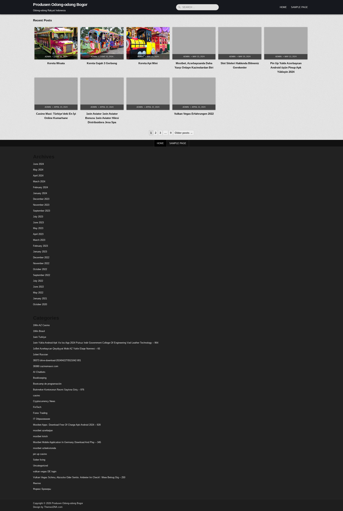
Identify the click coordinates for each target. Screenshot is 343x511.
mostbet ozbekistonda (44, 448)
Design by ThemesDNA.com (48, 507)
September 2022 (41, 275)
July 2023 (38, 216)
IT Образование (41, 419)
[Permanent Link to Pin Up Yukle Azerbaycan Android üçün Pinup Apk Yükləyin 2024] (285, 43)
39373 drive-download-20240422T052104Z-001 (57, 360)
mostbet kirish (40, 436)
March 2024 (39, 181)
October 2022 (40, 269)
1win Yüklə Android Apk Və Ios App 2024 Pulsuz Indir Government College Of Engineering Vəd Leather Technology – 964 (95, 342)
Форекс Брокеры (42, 489)
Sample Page (299, 7)
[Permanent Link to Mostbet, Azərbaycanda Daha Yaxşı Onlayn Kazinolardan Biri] (193, 43)
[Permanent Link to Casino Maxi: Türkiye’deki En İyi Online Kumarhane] (56, 94)
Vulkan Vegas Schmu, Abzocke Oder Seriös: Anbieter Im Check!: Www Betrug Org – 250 (79, 477)
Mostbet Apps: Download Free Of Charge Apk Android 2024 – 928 (67, 424)
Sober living (39, 459)
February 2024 (40, 187)
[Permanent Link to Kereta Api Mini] (148, 43)
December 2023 (41, 199)
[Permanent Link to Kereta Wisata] (56, 43)
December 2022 (41, 257)
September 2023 (41, 210)
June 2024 (38, 164)
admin (48, 56)
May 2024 (38, 169)
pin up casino (40, 454)
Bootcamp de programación (47, 383)
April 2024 (38, 175)
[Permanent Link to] (148, 94)
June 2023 (38, 222)
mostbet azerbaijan (43, 430)
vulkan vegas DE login (44, 471)
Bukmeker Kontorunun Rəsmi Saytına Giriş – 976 (58, 389)
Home (283, 7)
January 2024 (40, 193)
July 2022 (38, 280)
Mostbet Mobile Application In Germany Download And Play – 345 (67, 442)
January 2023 (40, 251)
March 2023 (39, 240)
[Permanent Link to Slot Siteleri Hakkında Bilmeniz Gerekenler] (239, 43)
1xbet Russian (40, 354)
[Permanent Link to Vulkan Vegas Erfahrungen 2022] (193, 94)
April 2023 (38, 234)
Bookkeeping (39, 378)
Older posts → (184, 132)
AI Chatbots (39, 372)
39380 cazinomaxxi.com (45, 366)
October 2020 (40, 304)
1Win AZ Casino (41, 325)
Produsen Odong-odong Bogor (60, 4)
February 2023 (40, 246)
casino (36, 395)
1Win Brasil (39, 331)
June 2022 (38, 286)
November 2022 (41, 263)
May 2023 (38, 228)
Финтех (37, 483)
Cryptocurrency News (44, 401)
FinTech (37, 407)
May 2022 (38, 292)
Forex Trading (40, 413)
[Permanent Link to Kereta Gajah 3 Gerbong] (101, 43)
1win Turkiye (39, 337)
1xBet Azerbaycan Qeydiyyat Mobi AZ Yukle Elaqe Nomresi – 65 (66, 348)
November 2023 (41, 205)
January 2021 (40, 298)
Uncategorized (40, 465)
